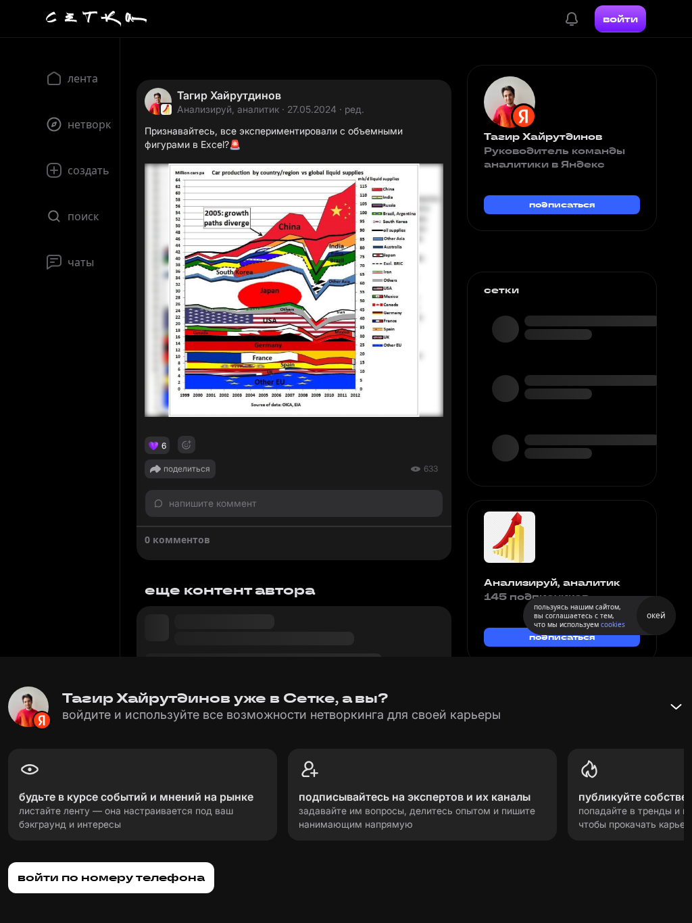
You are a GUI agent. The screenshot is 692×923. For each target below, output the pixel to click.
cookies (613, 624)
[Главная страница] (96, 19)
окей (656, 615)
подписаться (562, 204)
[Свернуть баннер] (676, 707)
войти (620, 19)
